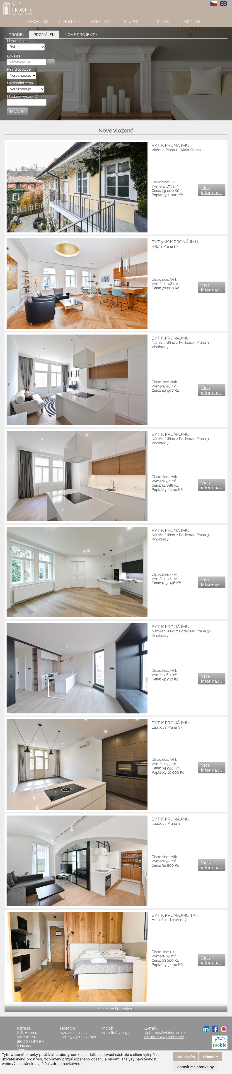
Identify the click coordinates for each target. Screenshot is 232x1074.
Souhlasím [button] (186, 1057)
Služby (131, 21)
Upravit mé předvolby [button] (195, 1066)
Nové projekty (81, 34)
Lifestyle (69, 21)
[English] (223, 3)
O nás (163, 21)
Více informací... (211, 190)
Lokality (100, 21)
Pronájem (44, 34)
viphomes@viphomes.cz (164, 1033)
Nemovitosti (38, 21)
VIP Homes (11, 2)
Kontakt (193, 21)
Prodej (16, 34)
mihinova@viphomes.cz (164, 1037)
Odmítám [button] (211, 1057)
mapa (22, 1050)
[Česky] (214, 3)
